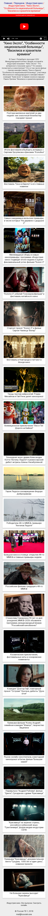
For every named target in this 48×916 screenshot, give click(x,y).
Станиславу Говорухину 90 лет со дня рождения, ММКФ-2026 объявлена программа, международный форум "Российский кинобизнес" (24, 622)
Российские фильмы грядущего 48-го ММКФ (24, 587)
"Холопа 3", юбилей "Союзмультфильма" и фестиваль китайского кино (24, 295)
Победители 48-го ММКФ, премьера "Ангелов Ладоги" (24, 524)
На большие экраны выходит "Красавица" (24, 894)
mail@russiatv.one (24, 914)
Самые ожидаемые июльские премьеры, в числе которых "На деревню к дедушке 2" (24, 220)
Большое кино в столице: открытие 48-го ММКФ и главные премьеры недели (24, 555)
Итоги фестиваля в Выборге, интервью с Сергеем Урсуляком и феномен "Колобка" (24, 151)
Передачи (19, 3)
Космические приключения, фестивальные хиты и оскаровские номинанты (24, 657)
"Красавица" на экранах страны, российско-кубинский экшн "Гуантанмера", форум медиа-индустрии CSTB (24, 826)
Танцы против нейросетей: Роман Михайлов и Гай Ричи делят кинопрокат (24, 395)
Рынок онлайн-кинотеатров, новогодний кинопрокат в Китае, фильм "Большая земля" (24, 759)
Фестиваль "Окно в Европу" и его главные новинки (24, 185)
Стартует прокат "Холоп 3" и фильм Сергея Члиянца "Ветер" (24, 329)
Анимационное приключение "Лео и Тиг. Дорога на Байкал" (24, 426)
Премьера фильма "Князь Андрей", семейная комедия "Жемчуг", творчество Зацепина (24, 725)
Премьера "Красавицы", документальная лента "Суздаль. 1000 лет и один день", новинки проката (24, 861)
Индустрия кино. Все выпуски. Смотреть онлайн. (24, 904)
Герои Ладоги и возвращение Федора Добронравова (24, 492)
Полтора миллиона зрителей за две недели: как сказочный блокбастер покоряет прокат (24, 115)
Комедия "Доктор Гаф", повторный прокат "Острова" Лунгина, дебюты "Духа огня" (24, 691)
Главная (8, 3)
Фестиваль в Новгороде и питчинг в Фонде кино (24, 361)
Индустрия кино (34, 3)
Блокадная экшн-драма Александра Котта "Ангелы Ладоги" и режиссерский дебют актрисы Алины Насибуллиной (24, 459)
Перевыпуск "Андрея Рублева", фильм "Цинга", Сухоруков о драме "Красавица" (24, 792)
